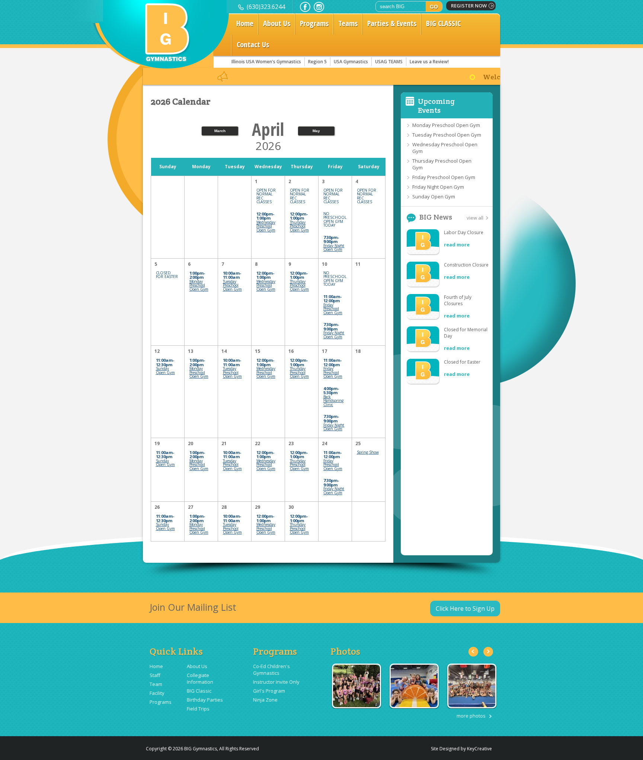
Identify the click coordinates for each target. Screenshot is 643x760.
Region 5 (317, 61)
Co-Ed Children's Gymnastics (271, 669)
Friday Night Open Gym (438, 186)
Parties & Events (391, 23)
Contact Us (253, 44)
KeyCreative (479, 748)
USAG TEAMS (389, 61)
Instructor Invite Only (276, 681)
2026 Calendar (181, 101)
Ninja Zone (265, 699)
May (316, 131)
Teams (348, 23)
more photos (471, 715)
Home (244, 23)
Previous (473, 652)
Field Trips (198, 708)
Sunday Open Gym (433, 196)
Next (488, 652)
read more (457, 244)
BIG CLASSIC (443, 23)
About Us (276, 23)
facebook (305, 7)
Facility (157, 693)
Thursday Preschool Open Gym (299, 226)
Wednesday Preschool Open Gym (265, 226)
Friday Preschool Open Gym (443, 177)
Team (156, 684)
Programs (314, 23)
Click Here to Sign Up (465, 608)
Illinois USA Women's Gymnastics (266, 61)
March (219, 131)
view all (475, 217)
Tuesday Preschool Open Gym (446, 134)
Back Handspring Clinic (333, 400)
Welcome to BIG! (484, 77)
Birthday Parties (205, 699)
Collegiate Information (200, 678)
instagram (319, 7)
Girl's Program (269, 690)
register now (469, 5)
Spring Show (368, 452)
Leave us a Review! (429, 61)
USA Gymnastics (351, 61)
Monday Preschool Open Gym (446, 125)
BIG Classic (199, 690)
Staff (155, 675)
